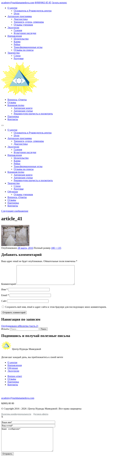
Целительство (21, 38)
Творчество (13, 52)
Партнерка (13, 116)
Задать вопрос (59, 2)
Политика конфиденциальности (16, 414)
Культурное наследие (25, 33)
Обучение (12, 191)
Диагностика (21, 19)
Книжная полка (15, 105)
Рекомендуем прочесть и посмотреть (33, 113)
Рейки (17, 44)
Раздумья (18, 58)
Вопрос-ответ (14, 376)
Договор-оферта (40, 414)
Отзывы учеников (23, 24)
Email (5, 295)
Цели (16, 13)
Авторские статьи (23, 111)
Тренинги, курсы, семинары (29, 22)
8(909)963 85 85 (43, 2)
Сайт (4, 301)
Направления (14, 36)
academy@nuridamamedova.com (17, 2)
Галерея (18, 30)
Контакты (12, 119)
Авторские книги (23, 108)
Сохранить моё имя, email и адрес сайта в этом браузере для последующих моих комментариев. (56, 307)
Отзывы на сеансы (24, 50)
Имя (4, 289)
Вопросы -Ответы (17, 99)
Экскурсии (13, 27)
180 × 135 (56, 248)
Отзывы (11, 102)
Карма (17, 41)
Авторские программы (19, 16)
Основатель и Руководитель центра (33, 10)
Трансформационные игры (28, 47)
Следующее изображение (14, 211)
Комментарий (8, 284)
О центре (12, 8)
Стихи (17, 55)
